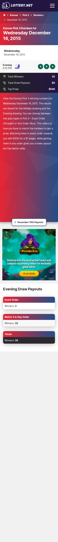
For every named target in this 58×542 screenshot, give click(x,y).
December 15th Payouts (30, 222)
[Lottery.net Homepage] (4, 15)
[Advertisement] (29, 181)
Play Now (29, 273)
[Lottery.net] (17, 7)
